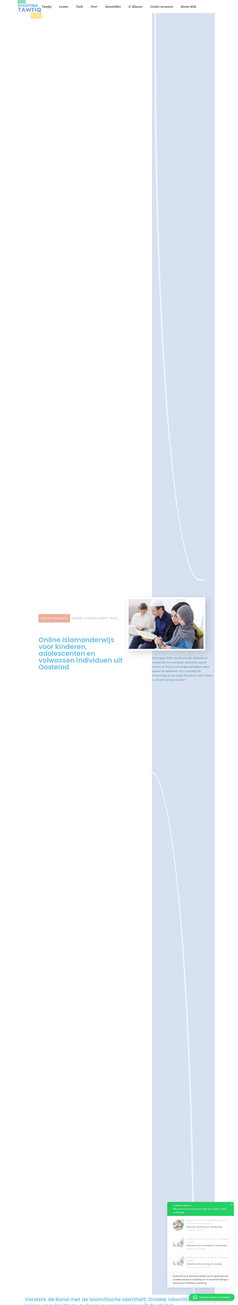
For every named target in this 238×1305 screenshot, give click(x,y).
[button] (212, 1297)
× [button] (232, 1204)
